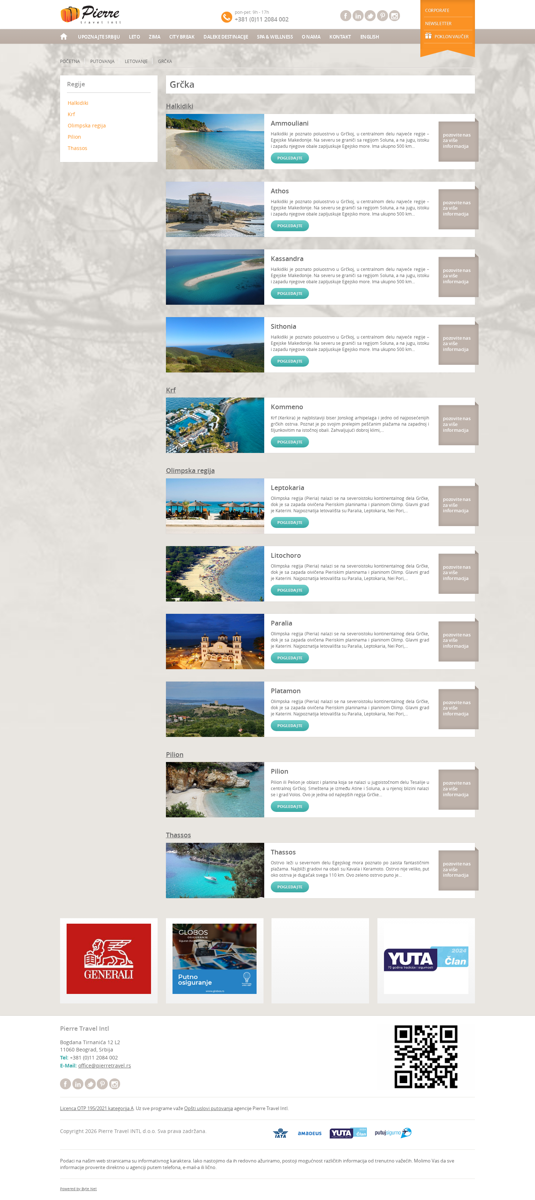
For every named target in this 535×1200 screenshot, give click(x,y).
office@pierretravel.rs (104, 1065)
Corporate (437, 10)
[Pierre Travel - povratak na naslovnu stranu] (91, 14)
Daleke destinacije (225, 36)
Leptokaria (287, 487)
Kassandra (287, 258)
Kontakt (340, 36)
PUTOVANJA (102, 61)
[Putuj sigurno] (393, 1133)
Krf (71, 114)
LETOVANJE (136, 61)
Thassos (77, 148)
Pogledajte (289, 158)
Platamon (286, 690)
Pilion (74, 136)
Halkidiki (78, 102)
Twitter (370, 15)
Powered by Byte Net (78, 1189)
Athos (280, 190)
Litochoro (286, 555)
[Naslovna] (64, 37)
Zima (154, 36)
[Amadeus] (310, 1133)
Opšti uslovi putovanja (208, 1108)
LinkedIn (358, 15)
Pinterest (382, 15)
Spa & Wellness (275, 36)
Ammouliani (290, 123)
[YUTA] (348, 1133)
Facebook (345, 15)
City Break (181, 36)
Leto (134, 36)
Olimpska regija (87, 125)
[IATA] (281, 1133)
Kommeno (287, 406)
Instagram (394, 15)
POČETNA (70, 61)
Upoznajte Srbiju (99, 36)
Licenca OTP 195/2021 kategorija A (97, 1108)
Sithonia (283, 326)
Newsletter (438, 23)
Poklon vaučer (452, 36)
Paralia (281, 623)
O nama (311, 36)
